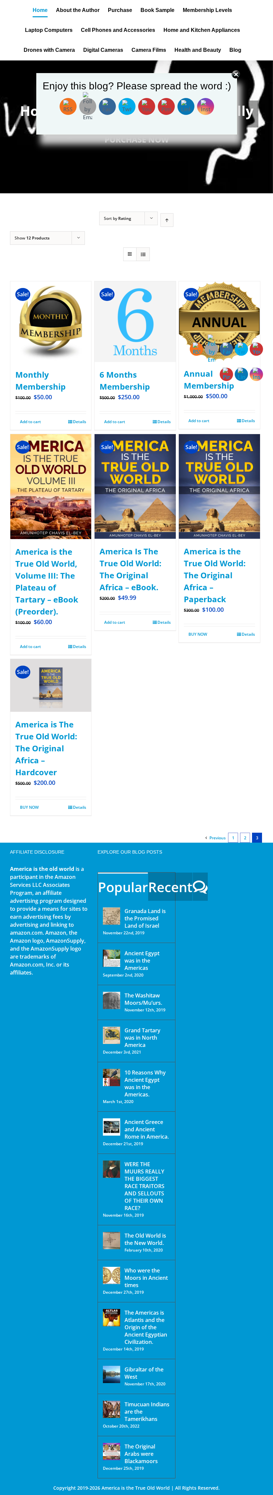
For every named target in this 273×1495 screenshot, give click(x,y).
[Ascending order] (166, 220)
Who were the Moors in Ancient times (146, 1278)
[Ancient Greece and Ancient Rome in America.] (111, 1127)
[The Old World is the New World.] (111, 1240)
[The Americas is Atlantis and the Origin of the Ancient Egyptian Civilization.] (111, 1317)
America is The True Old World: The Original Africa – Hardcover (46, 748)
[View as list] (142, 254)
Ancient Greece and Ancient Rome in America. (147, 1129)
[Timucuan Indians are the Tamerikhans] (111, 1409)
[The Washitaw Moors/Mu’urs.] (111, 1000)
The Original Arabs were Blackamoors (141, 1454)
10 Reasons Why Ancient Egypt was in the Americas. (145, 1083)
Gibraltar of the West (144, 1373)
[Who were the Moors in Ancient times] (111, 1275)
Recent (170, 887)
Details (79, 421)
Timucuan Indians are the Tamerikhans (147, 1412)
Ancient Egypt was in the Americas (142, 961)
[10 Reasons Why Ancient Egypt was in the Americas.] (111, 1077)
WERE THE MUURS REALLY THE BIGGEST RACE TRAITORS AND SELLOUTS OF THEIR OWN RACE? (144, 1186)
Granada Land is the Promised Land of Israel (145, 918)
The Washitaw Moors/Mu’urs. (143, 999)
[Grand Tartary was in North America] (111, 1035)
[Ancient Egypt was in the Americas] (111, 958)
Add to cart (30, 421)
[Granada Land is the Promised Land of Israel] (111, 916)
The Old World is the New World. (145, 1239)
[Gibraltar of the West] (111, 1374)
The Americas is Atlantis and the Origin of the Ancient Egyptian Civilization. (146, 1327)
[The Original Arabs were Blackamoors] (111, 1451)
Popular (123, 887)
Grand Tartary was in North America (142, 1038)
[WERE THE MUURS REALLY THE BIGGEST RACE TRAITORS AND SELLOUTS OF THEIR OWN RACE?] (111, 1169)
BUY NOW (29, 807)
